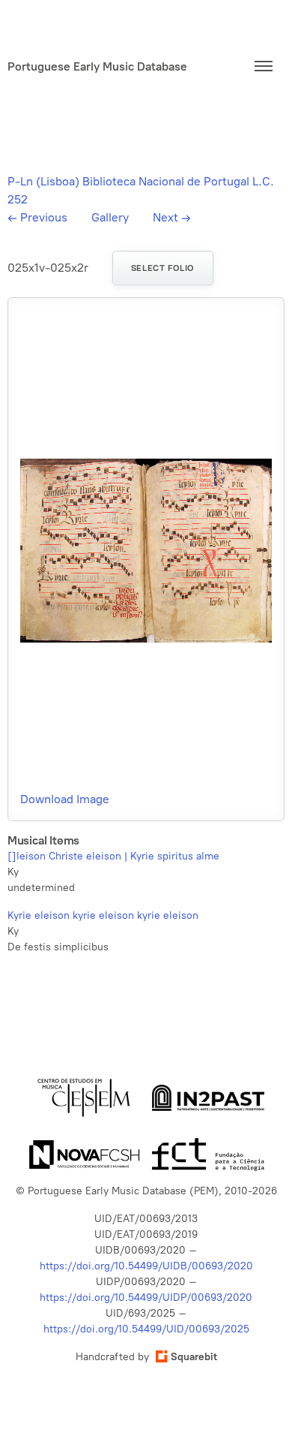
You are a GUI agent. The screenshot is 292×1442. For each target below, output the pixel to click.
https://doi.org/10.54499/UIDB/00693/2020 (146, 1266)
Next (172, 217)
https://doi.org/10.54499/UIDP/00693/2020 (146, 1297)
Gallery (110, 217)
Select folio (163, 268)
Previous (37, 217)
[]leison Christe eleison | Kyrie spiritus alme (113, 856)
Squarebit (194, 1356)
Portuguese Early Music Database (97, 66)
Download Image (64, 799)
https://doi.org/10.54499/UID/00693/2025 (146, 1329)
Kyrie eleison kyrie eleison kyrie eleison (102, 915)
